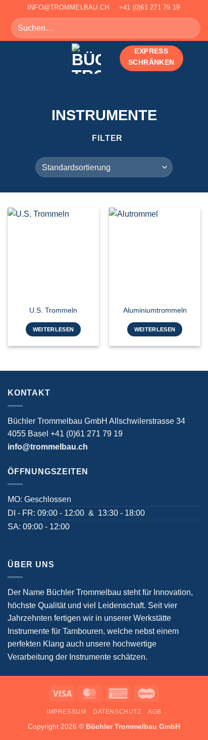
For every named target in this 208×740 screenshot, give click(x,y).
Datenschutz (117, 711)
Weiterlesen (53, 329)
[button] (14, 58)
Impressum (66, 711)
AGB (155, 711)
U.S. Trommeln (53, 310)
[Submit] (188, 28)
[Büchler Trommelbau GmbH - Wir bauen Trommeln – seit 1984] (86, 58)
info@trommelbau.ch (48, 446)
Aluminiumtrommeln (155, 310)
